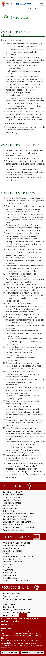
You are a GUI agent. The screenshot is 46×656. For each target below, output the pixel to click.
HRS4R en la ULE (10, 575)
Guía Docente (9, 604)
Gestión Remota (10, 572)
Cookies (23, 615)
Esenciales (7, 628)
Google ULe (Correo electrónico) (17, 599)
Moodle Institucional (12, 593)
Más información (7, 624)
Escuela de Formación (12, 561)
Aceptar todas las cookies (32, 652)
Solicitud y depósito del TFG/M (16, 609)
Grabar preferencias (10, 652)
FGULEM (7, 564)
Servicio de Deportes (12, 505)
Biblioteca (7, 553)
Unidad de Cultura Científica (15, 580)
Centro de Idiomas (11, 508)
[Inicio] (7, 4)
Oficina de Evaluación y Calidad (16, 542)
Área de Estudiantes (12, 503)
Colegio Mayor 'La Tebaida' (15, 519)
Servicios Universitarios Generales (18, 522)
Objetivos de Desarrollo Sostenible (18, 527)
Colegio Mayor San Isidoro (15, 516)
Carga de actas (9, 615)
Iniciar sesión (33, 9)
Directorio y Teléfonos (13, 494)
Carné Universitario (12, 497)
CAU (5, 601)
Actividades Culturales (13, 500)
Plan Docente (9, 607)
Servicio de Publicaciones (14, 530)
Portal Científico (10, 578)
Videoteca (7, 567)
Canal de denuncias (11, 548)
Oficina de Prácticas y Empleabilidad (18, 513)
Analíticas (6, 638)
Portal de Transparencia (14, 545)
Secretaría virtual (10, 596)
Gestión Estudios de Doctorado (17, 612)
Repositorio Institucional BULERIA (18, 556)
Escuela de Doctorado (12, 551)
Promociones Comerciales (14, 524)
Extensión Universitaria (13, 559)
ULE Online (8, 570)
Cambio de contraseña (13, 492)
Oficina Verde (9, 511)
